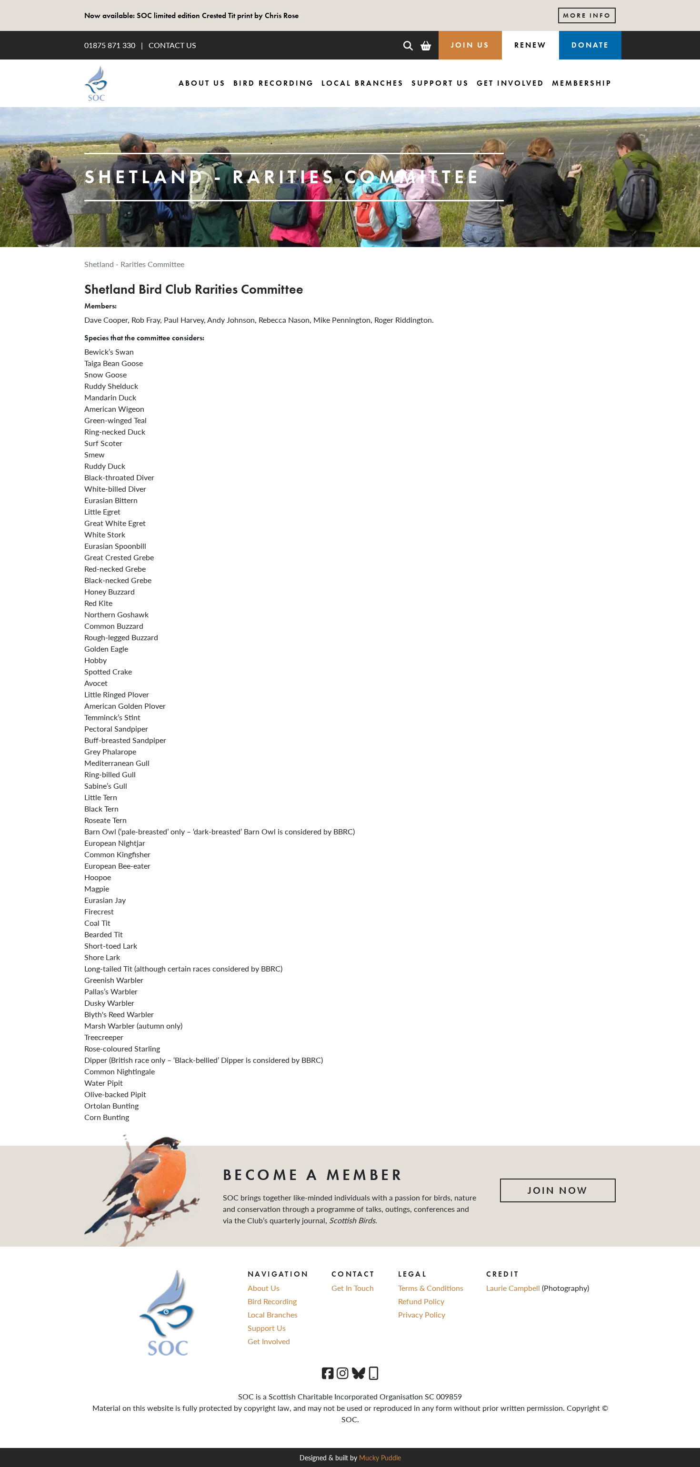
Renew (530, 45)
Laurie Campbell (514, 1287)
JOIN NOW (558, 1190)
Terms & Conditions (430, 1287)
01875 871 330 (109, 45)
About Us (202, 83)
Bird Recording (273, 83)
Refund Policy (421, 1301)
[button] (408, 45)
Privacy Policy (421, 1314)
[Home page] (96, 83)
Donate (590, 45)
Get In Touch (352, 1287)
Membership (582, 83)
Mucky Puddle (380, 1457)
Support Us (440, 83)
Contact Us (172, 45)
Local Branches (362, 83)
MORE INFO (587, 15)
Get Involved (510, 83)
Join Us (470, 45)
